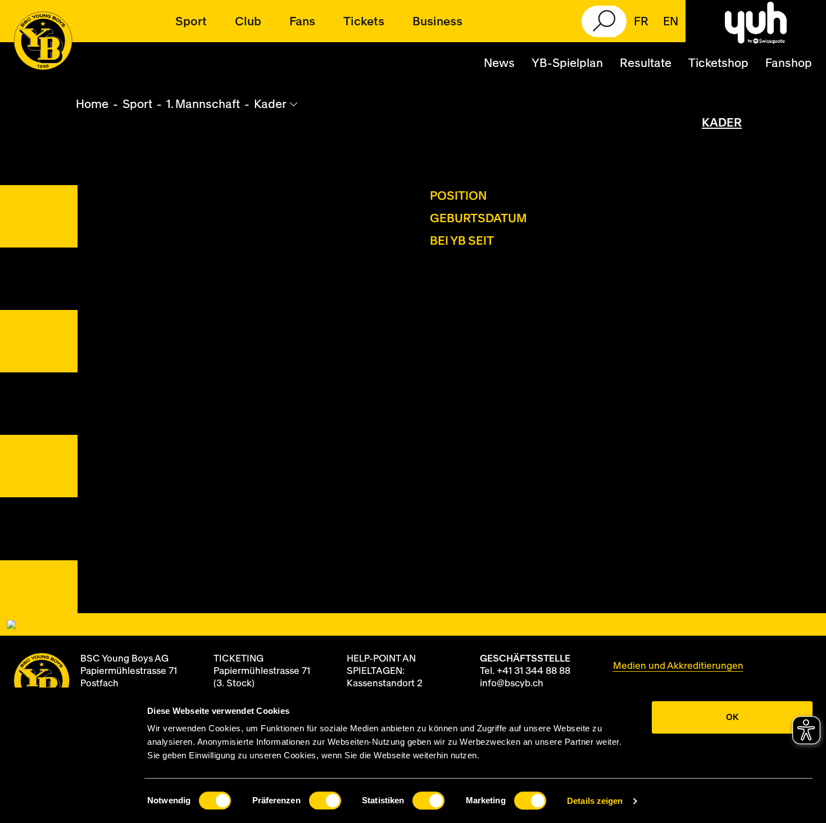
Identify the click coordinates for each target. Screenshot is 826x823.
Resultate (645, 63)
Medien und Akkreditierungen (678, 666)
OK (732, 717)
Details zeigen (595, 801)
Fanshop (788, 63)
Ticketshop (718, 63)
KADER (722, 123)
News (499, 63)
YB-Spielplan (567, 63)
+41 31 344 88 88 (533, 671)
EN (670, 22)
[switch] (325, 800)
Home (92, 104)
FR (641, 22)
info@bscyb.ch (511, 683)
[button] (191, 21)
